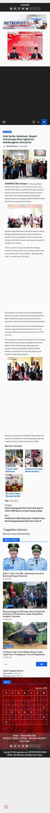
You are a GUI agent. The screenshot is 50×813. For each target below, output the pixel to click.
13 (25, 707)
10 (6, 707)
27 (25, 717)
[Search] (38, 122)
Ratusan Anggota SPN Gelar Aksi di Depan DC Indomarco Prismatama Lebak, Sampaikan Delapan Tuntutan (25, 595)
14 (31, 707)
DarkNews (28, 754)
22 (37, 712)
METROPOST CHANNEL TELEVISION (15, 738)
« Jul (4, 728)
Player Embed (24, 741)
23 (44, 712)
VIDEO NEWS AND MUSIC (37, 738)
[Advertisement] (25, 93)
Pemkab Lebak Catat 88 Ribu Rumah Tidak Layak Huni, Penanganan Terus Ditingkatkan (25, 635)
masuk (13, 533)
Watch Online (44, 122)
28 (31, 717)
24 (6, 717)
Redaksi (16, 735)
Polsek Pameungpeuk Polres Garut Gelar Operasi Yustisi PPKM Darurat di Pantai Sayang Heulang (24, 508)
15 (37, 707)
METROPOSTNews (11, 146)
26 (19, 717)
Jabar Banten (7, 132)
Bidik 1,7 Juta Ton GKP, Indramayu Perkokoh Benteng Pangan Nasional (25, 557)
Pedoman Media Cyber (28, 735)
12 (19, 707)
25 (12, 717)
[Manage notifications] (6, 807)
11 (12, 707)
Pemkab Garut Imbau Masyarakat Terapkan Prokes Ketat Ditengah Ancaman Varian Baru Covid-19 (25, 518)
